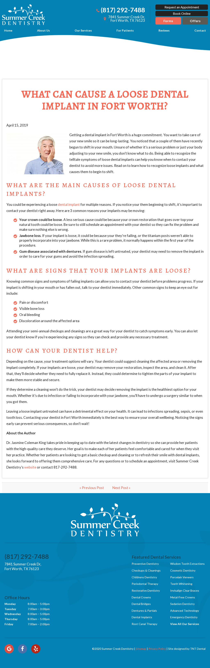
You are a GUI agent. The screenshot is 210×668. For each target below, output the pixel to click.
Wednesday (13, 614)
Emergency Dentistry (183, 617)
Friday (9, 624)
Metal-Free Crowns (182, 597)
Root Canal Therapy (144, 624)
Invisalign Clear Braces (184, 590)
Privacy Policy (157, 648)
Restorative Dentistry (146, 590)
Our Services (83, 30)
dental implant (69, 204)
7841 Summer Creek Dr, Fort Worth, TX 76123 (23, 566)
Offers (195, 21)
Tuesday (10, 609)
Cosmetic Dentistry (182, 570)
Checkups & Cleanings (146, 570)
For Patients (125, 30)
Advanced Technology (184, 610)
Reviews (164, 30)
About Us (43, 30)
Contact (200, 30)
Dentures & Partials (144, 610)
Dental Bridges (141, 604)
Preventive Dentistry (145, 563)
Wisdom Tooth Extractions (187, 563)
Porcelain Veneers (182, 577)
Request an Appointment (181, 7)
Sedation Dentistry (182, 604)
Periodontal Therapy (145, 583)
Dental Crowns (141, 597)
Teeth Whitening (181, 583)
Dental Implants (142, 617)
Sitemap (141, 648)
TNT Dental (197, 648)
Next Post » (121, 487)
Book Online (182, 13)
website (30, 467)
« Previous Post (92, 487)
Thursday (11, 619)
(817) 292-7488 (123, 10)
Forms (168, 21)
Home (8, 30)
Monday (10, 604)
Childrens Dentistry (144, 577)
